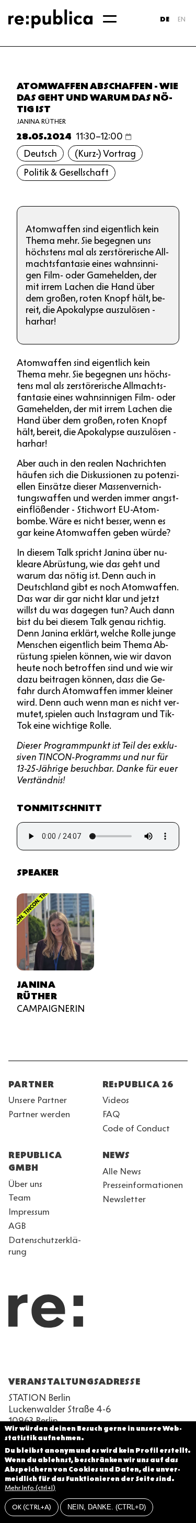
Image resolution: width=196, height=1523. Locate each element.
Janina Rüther (41, 121)
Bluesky (52, 1356)
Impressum (29, 1211)
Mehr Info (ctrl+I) (30, 1488)
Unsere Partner (37, 1100)
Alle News (121, 1171)
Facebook (146, 1356)
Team (19, 1197)
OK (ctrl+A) (31, 1507)
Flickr (108, 1356)
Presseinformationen (142, 1185)
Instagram (33, 1356)
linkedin (90, 1356)
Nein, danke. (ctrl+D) (106, 1507)
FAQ (111, 1114)
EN (182, 19)
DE (164, 19)
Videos (115, 1100)
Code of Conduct (136, 1128)
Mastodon (71, 1356)
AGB (17, 1225)
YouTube (14, 1356)
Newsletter (124, 1199)
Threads (127, 1356)
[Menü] (110, 19)
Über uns (25, 1184)
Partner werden (39, 1114)
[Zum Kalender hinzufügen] (128, 136)
